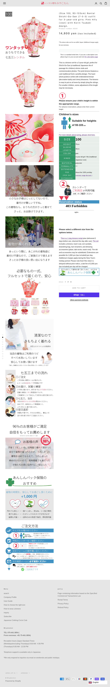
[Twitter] (68, 282)
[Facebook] (65, 282)
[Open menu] (4, 3)
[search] (101, 3)
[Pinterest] (71, 282)
